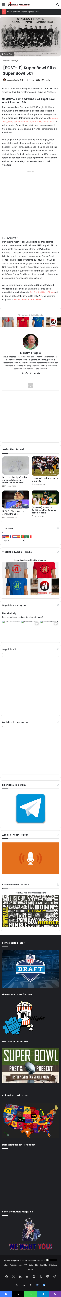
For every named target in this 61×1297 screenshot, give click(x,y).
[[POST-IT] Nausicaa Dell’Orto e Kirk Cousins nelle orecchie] (45, 497)
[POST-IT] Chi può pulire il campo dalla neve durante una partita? (15, 480)
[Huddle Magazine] (18, 4)
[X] (30, 373)
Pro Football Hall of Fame (42, 292)
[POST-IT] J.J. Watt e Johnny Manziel (13, 512)
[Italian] (30, 536)
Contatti (30, 1269)
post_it (15, 61)
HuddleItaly (9, 613)
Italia (31, 1265)
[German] (8, 536)
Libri (20, 1265)
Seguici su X (9, 649)
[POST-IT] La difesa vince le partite (45, 479)
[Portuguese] (22, 536)
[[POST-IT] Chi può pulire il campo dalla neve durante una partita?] (15, 465)
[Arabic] (26, 536)
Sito (36, 1265)
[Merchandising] (30, 321)
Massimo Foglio (13, 80)
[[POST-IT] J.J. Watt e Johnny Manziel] (15, 499)
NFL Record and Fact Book (27, 299)
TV (25, 1265)
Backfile (43, 1265)
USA (6, 1265)
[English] (4, 536)
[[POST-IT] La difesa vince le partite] (45, 465)
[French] (11, 536)
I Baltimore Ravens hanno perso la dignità (25, 11)
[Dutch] (15, 536)
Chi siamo (53, 1265)
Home (7, 61)
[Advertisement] (30, 203)
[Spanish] (19, 536)
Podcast (13, 1265)
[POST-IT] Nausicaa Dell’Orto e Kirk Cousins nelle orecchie (44, 510)
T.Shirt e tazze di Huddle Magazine (30, 315)
